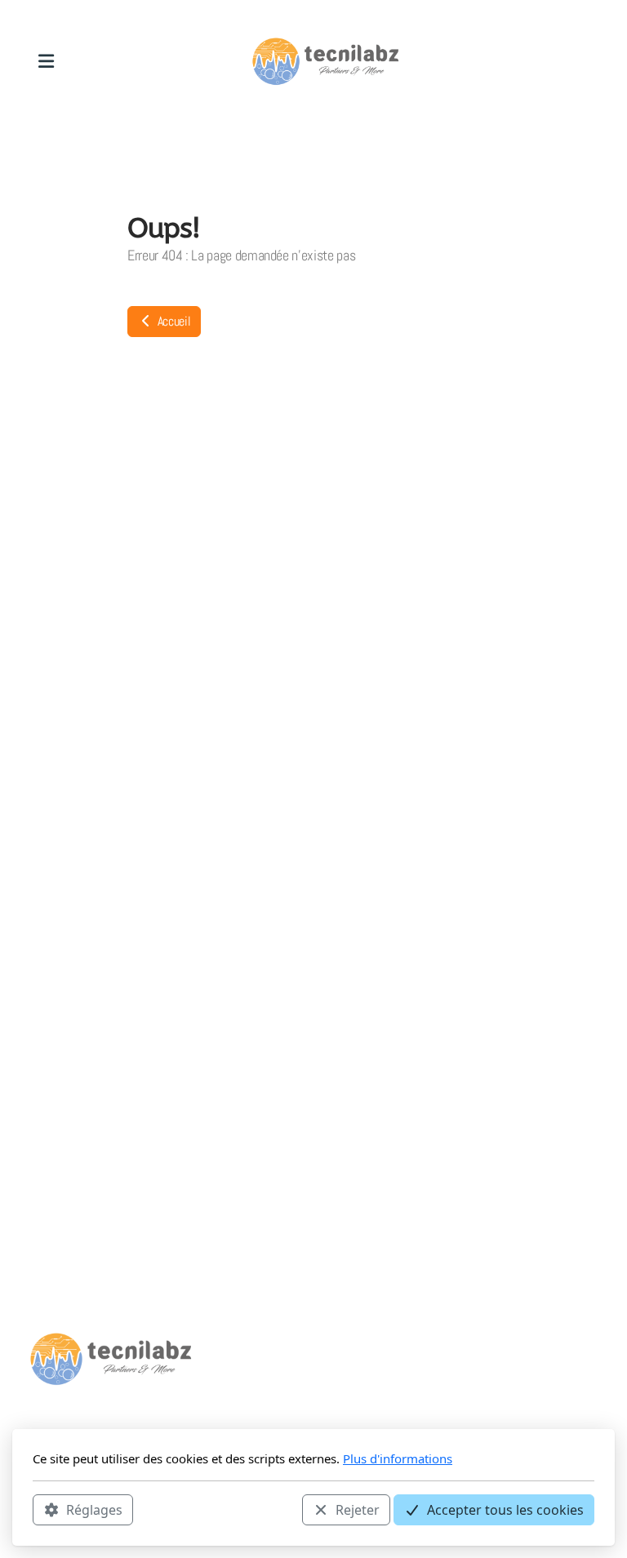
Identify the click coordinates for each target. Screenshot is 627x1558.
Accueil (172, 321)
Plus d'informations (397, 1458)
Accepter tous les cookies (505, 1510)
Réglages (94, 1510)
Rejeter (358, 1510)
